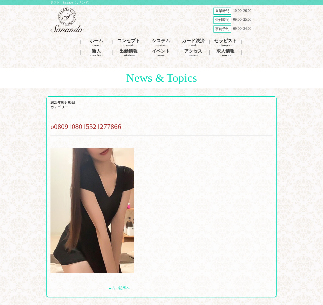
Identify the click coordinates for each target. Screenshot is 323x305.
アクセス (193, 52)
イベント (161, 52)
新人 (96, 52)
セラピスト (225, 42)
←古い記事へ (119, 288)
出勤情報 (129, 52)
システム (161, 42)
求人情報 (226, 52)
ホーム (96, 42)
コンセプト (128, 42)
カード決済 (193, 42)
